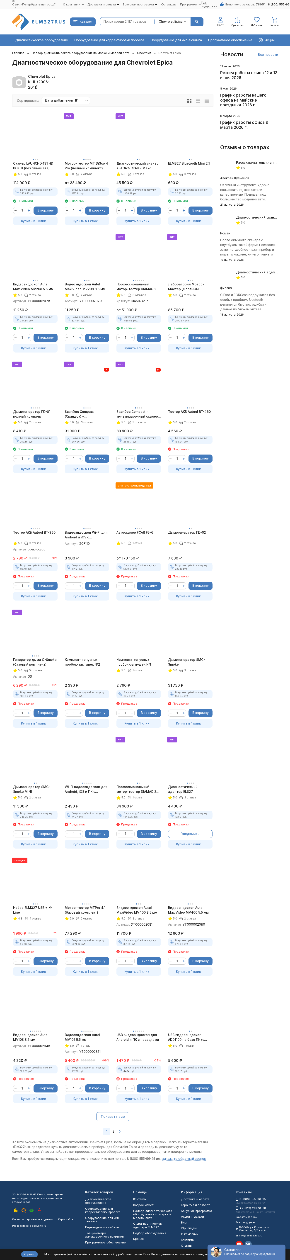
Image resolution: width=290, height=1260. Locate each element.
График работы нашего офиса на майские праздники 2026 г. (243, 100)
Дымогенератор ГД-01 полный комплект (31, 414)
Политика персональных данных (32, 1219)
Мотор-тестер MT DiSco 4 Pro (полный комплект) (86, 165)
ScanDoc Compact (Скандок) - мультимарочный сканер (85, 414)
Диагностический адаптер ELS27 (183, 789)
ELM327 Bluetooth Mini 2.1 (189, 163)
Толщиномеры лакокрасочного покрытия (104, 1234)
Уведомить (190, 834)
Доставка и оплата (195, 1199)
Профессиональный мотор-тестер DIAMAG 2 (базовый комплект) (136, 789)
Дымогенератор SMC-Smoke (186, 662)
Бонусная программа (196, 1211)
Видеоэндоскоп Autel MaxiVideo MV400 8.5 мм (136, 910)
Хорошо (29, 1254)
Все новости (268, 54)
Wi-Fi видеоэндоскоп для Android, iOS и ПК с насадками (86, 789)
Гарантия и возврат (195, 1205)
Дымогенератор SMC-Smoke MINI (31, 789)
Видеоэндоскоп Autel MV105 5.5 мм (82, 1037)
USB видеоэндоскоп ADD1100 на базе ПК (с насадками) (186, 1037)
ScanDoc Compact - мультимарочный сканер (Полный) (137, 414)
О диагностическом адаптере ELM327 (147, 1225)
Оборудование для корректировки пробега (109, 40)
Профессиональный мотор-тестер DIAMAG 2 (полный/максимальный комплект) (136, 286)
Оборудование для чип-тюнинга (176, 40)
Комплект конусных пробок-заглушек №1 (133, 662)
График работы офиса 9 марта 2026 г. (244, 125)
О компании (189, 1234)
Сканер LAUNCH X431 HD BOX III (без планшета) (33, 165)
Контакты (139, 1199)
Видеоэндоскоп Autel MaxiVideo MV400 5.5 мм (188, 910)
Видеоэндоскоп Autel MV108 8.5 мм (30, 1037)
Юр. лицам (168, 4)
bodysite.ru (39, 1225)
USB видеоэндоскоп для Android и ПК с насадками (137, 1037)
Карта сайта (65, 1219)
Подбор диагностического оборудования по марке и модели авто (81, 53)
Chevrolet (144, 53)
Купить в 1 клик (33, 221)
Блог (184, 1222)
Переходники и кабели (102, 1227)
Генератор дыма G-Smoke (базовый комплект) (35, 662)
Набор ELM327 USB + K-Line (32, 910)
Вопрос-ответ (143, 1205)
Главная (18, 53)
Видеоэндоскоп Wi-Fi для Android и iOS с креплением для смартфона (86, 535)
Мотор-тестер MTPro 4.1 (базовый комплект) (85, 910)
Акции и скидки (192, 1216)
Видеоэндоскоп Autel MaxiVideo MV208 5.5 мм (33, 286)
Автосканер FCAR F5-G (135, 532)
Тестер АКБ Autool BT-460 (189, 412)
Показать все (113, 1116)
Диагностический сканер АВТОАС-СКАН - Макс (137, 165)
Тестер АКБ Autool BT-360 (34, 532)
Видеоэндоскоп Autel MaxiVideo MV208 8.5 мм (85, 286)
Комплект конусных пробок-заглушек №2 (82, 662)
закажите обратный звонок (184, 1158)
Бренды (138, 1239)
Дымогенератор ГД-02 (187, 532)
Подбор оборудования (149, 1233)
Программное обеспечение (230, 40)
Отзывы (186, 1245)
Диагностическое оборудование (41, 40)
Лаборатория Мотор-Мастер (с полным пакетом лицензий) (186, 286)
